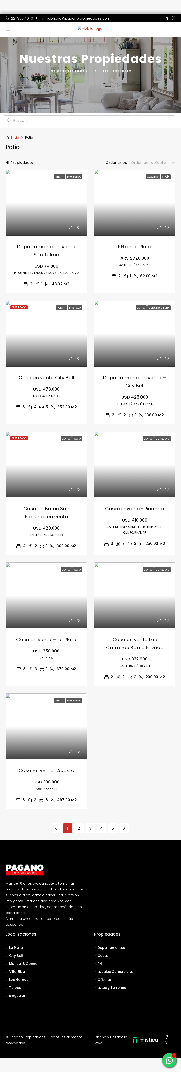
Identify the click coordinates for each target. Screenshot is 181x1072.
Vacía (165, 177)
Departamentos (111, 947)
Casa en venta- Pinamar (135, 508)
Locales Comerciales (116, 971)
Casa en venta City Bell (46, 377)
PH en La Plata (135, 246)
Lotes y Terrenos (112, 987)
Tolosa (15, 987)
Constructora (158, 308)
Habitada (75, 308)
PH (100, 963)
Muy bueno (74, 177)
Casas (103, 955)
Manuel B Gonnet (24, 963)
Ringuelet (17, 995)
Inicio (15, 137)
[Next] (124, 828)
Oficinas (105, 979)
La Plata (16, 947)
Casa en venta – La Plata (46, 639)
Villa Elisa (17, 971)
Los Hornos (18, 979)
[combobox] (152, 163)
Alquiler (153, 177)
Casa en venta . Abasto (46, 770)
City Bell (16, 955)
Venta (59, 177)
